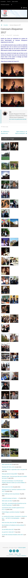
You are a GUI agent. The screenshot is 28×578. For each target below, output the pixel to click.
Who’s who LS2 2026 (7, 501)
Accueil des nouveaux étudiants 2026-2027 (12, 534)
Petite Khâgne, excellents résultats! (11, 512)
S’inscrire (8, 1)
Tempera (19, 555)
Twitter (16, 554)
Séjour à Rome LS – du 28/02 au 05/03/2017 (21, 132)
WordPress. (24, 555)
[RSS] (26, 8)
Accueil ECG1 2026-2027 (8, 532)
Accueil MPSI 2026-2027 (8, 529)
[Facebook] (22, 8)
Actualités (6, 25)
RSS (20, 554)
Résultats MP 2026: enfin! (8, 467)
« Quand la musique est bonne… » (10, 498)
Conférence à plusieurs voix (5, 132)
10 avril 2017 (9, 35)
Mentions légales (22, 547)
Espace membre (15, 1)
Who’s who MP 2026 (7, 464)
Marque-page (5, 126)
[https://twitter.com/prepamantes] (24, 8)
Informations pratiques (5, 4)
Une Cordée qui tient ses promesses (11, 494)
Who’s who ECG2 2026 (7, 487)
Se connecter (3, 1)
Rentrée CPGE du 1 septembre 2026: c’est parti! (13, 469)
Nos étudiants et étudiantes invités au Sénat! (13, 525)
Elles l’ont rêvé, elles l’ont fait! (9, 522)
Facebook (11, 554)
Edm (3, 35)
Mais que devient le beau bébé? (9, 474)
